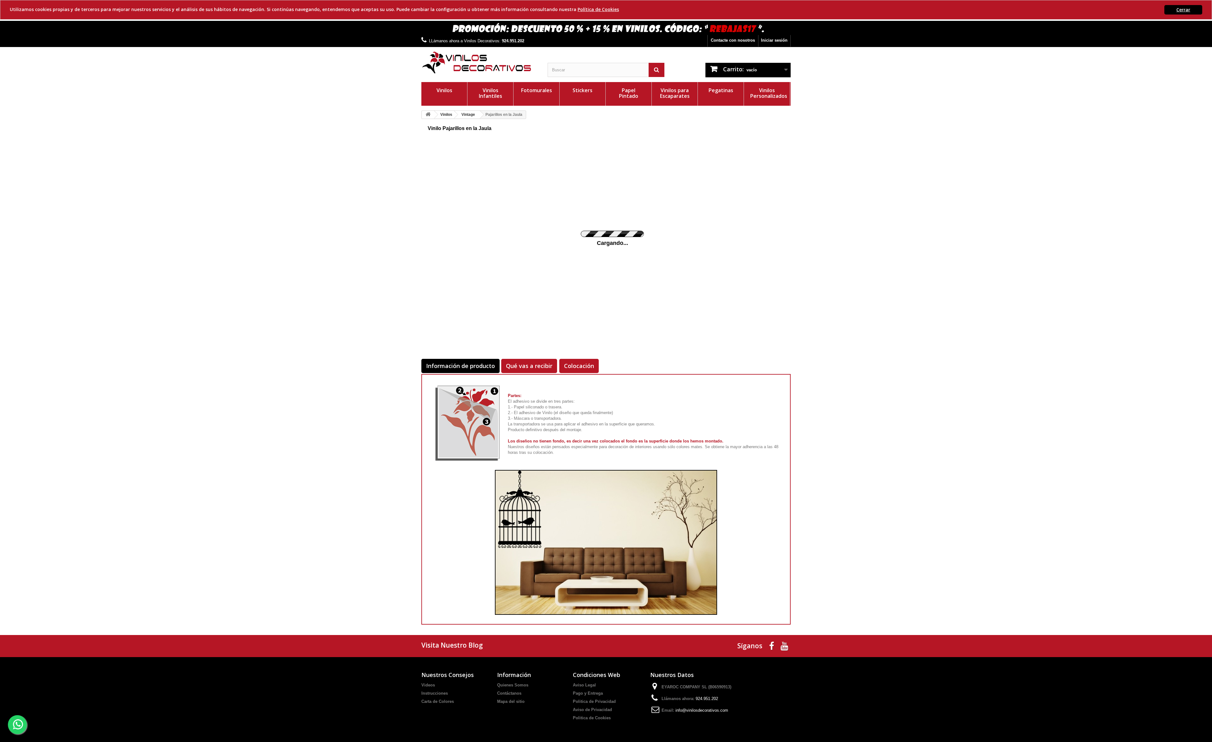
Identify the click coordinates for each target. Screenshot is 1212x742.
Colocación (579, 366)
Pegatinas (721, 90)
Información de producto (460, 366)
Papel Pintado (628, 93)
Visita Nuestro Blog (452, 645)
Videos (428, 685)
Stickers (582, 90)
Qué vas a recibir (529, 366)
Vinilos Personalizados (768, 93)
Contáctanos (509, 693)
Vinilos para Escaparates (675, 93)
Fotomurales (536, 90)
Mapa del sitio (511, 701)
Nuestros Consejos (447, 675)
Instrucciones (434, 693)
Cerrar (1183, 10)
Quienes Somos (512, 685)
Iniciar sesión (774, 40)
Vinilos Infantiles (490, 93)
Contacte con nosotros (733, 40)
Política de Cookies (598, 9)
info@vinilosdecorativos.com (701, 710)
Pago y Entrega (588, 693)
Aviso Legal (584, 685)
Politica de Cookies (592, 717)
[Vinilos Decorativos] (479, 62)
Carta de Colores (437, 701)
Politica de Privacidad (594, 701)
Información (514, 675)
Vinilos (444, 90)
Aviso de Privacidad (592, 709)
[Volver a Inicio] (428, 115)
